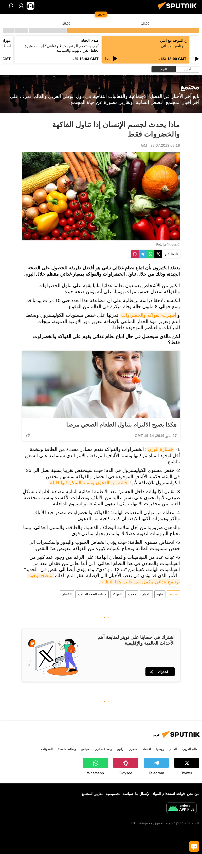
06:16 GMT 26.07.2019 (160, 145)
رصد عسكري (103, 749)
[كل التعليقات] (194, 846)
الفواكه (117, 594)
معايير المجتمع (93, 794)
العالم (173, 749)
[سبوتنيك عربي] (178, 10)
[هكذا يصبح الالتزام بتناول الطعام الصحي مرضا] (101, 384)
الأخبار (146, 594)
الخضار (67, 594)
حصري (133, 749)
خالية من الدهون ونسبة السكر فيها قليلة (89, 482)
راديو (120, 749)
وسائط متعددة (67, 749)
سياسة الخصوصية (119, 794)
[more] (28, 435)
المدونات (47, 749)
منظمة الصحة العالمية (92, 594)
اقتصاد (147, 749)
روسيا (160, 749)
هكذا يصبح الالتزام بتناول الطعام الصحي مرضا (121, 424)
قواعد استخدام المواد (169, 794)
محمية (132, 594)
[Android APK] (181, 808)
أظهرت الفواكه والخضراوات (148, 315)
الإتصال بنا (142, 794)
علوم (160, 594)
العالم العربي (190, 749)
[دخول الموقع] (21, 6)
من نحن (193, 794)
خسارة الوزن (160, 449)
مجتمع (173, 594)
